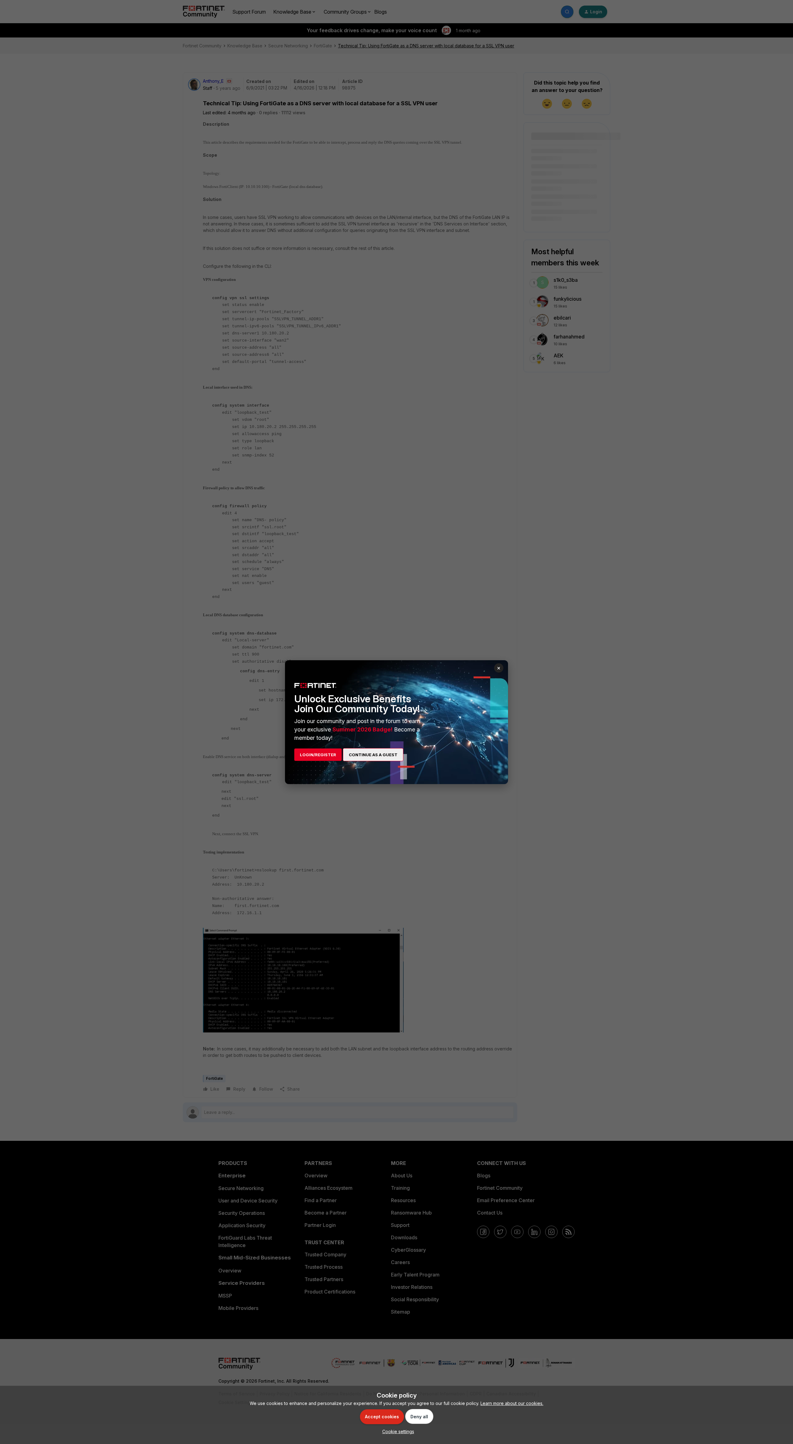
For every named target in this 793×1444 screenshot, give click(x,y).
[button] (396, 1431)
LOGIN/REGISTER (318, 754)
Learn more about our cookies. (511, 1403)
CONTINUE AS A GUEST (373, 754)
